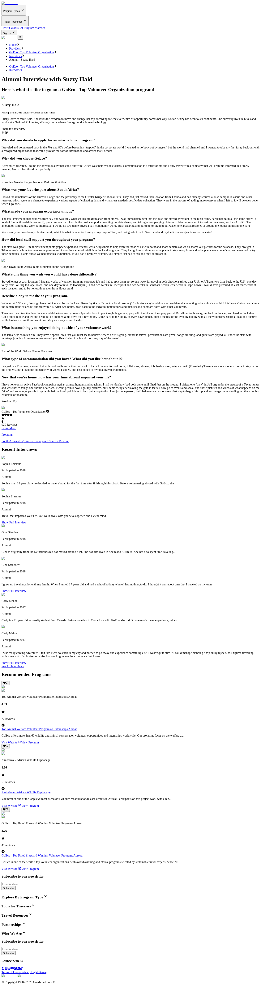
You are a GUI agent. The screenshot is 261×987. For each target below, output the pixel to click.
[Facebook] (3, 968)
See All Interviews (13, 666)
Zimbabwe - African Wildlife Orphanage (26, 792)
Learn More (9, 428)
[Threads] (6, 968)
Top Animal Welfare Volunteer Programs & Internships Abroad (39, 729)
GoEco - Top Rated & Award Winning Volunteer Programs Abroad (42, 855)
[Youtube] (12, 968)
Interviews (15, 56)
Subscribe (8, 888)
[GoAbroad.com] (10, 3)
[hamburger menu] (20, 37)
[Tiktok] (21, 968)
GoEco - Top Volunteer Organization (31, 52)
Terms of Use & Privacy (16, 972)
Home (13, 44)
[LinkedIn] (18, 968)
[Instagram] (9, 968)
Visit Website (9, 742)
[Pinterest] (15, 968)
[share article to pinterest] (6, 132)
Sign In (7, 33)
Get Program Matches (32, 27)
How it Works (10, 27)
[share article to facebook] (3, 132)
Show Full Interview (14, 522)
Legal (34, 972)
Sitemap (42, 972)
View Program (30, 742)
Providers (15, 48)
